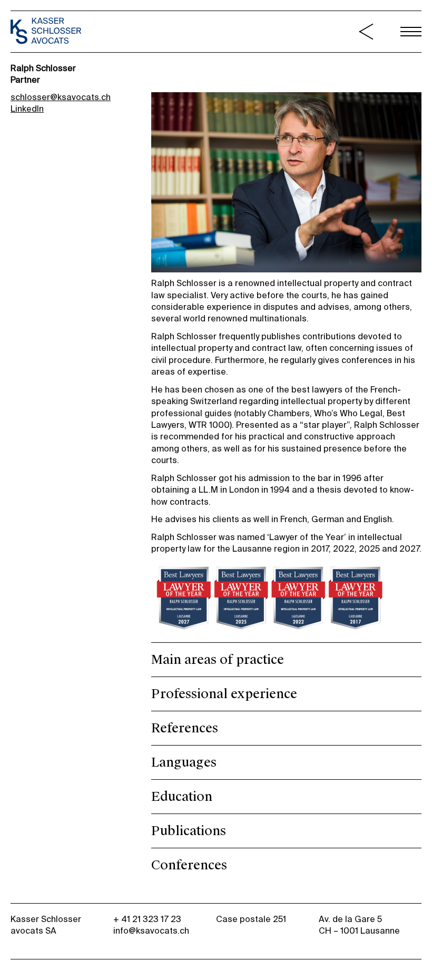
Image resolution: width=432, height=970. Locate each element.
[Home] (46, 32)
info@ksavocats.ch (151, 931)
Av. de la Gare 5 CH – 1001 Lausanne (359, 926)
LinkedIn (27, 109)
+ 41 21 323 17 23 (147, 920)
